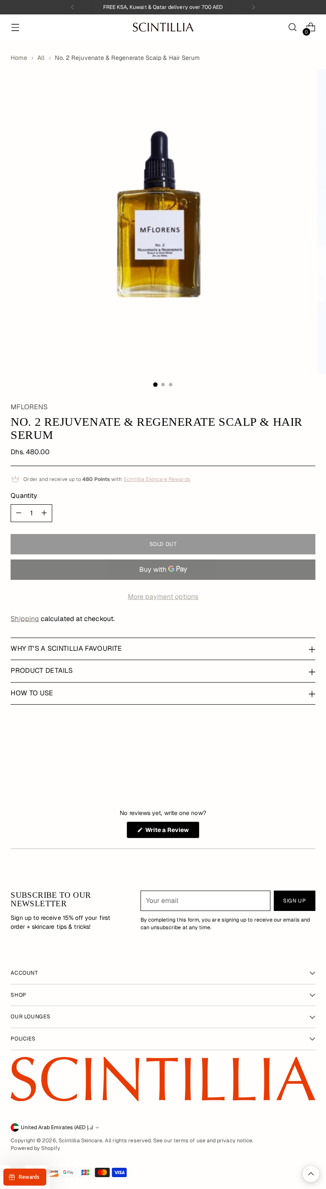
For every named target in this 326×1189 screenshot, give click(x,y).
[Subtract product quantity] (18, 513)
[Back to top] (311, 1174)
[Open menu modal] (15, 27)
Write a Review (172, 832)
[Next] (253, 7)
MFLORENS (29, 406)
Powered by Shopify (35, 1148)
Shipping (25, 618)
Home (19, 58)
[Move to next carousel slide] (308, 751)
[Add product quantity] (44, 513)
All (41, 58)
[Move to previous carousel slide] (288, 751)
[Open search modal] (292, 27)
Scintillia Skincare (81, 1140)
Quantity (24, 495)
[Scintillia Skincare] (163, 27)
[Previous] (72, 7)
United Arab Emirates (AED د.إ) (57, 1127)
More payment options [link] (163, 596)
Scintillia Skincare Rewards (157, 479)
